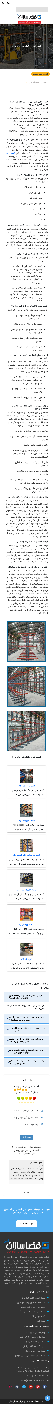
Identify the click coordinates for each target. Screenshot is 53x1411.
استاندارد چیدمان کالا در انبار (32, 1337)
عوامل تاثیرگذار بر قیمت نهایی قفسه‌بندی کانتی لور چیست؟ (27, 1062)
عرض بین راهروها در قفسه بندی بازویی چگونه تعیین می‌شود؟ (26, 1051)
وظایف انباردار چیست (35, 1332)
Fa (3, 3)
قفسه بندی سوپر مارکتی (35, 1351)
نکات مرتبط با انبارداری (35, 1342)
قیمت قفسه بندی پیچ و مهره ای (31, 1302)
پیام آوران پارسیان (17, 1401)
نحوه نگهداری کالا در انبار (34, 1346)
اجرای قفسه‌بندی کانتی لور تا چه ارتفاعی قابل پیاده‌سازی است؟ (26, 1040)
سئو (28, 1401)
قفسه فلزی (40, 1321)
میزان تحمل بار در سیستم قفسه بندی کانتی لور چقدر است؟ (25, 997)
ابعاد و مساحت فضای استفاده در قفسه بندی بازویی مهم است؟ (26, 1019)
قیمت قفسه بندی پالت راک (33, 1298)
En (8, 3)
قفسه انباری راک (38, 1316)
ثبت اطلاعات (26, 1137)
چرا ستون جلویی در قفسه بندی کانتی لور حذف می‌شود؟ (27, 1029)
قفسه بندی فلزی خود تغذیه (33, 1307)
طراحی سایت (38, 1401)
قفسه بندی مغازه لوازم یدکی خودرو (30, 1355)
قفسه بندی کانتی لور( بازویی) (32, 1312)
